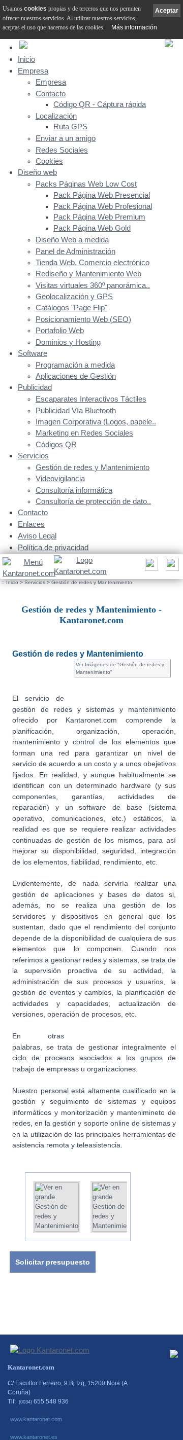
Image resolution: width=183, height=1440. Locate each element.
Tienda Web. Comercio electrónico (92, 263)
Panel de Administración (75, 251)
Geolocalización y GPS (74, 297)
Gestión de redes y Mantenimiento (92, 467)
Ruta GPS (70, 127)
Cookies (49, 161)
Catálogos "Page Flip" (71, 308)
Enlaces (31, 524)
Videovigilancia (60, 479)
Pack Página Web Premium (99, 217)
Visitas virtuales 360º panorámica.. (93, 285)
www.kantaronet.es (33, 1437)
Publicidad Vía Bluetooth (76, 411)
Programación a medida (75, 365)
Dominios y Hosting (68, 342)
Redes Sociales (62, 150)
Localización (56, 116)
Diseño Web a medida (72, 240)
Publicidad (35, 387)
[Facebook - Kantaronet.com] (174, 1356)
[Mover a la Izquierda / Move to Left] (17, 1203)
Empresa (33, 70)
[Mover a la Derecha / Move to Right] (138, 1203)
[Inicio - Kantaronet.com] (79, 566)
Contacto (51, 94)
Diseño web (37, 172)
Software (32, 353)
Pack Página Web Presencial (101, 195)
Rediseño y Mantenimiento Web (88, 274)
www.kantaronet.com (36, 1419)
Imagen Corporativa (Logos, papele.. (96, 422)
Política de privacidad (53, 547)
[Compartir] (150, 567)
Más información (134, 27)
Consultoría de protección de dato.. (93, 501)
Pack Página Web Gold (92, 228)
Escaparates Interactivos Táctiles (91, 399)
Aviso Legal (37, 535)
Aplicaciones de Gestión (76, 376)
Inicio (26, 59)
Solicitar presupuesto (52, 1262)
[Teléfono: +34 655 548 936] (171, 567)
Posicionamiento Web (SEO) (83, 319)
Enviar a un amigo (66, 138)
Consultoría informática (74, 490)
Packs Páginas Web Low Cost (86, 184)
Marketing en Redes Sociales (84, 433)
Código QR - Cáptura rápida (99, 104)
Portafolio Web (60, 331)
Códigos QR (56, 445)
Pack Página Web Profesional (102, 206)
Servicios (33, 455)
